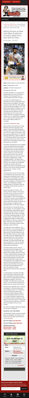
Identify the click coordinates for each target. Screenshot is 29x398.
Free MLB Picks (17, 320)
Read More (21, 365)
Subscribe (24, 388)
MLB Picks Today (15, 123)
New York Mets (7, 327)
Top (24, 396)
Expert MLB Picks (17, 323)
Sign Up (5, 396)
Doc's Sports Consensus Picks (18, 352)
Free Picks (6, 24)
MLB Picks (13, 24)
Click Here (10, 318)
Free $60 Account (6, 1)
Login (11, 396)
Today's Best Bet (16, 1)
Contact (18, 396)
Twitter (14, 327)
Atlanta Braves (7, 329)
